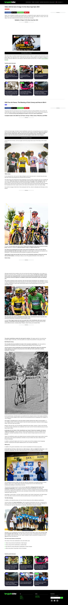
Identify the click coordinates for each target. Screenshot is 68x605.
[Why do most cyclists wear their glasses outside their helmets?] (26, 580)
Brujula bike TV (52, 2)
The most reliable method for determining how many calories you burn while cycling (25, 92)
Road (6, 104)
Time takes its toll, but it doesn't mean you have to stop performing (40, 583)
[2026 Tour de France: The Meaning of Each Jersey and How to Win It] (12, 73)
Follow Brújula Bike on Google (26, 137)
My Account (59, 2)
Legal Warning (37, 595)
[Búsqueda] (62, 2)
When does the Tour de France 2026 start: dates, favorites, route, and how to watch (26, 567)
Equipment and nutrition (44, 2)
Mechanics (37, 2)
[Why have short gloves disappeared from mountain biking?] (26, 73)
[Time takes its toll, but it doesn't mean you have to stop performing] (41, 580)
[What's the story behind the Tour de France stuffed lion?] (41, 73)
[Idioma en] (56, 2)
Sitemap (21, 596)
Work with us (22, 598)
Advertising (57, 12)
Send (61, 597)
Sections (21, 595)
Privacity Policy (37, 597)
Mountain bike (28, 2)
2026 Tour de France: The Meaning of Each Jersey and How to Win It (11, 76)
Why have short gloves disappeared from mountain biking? (25, 76)
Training (33, 2)
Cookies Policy (37, 596)
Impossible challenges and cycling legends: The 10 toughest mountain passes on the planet (41, 92)
